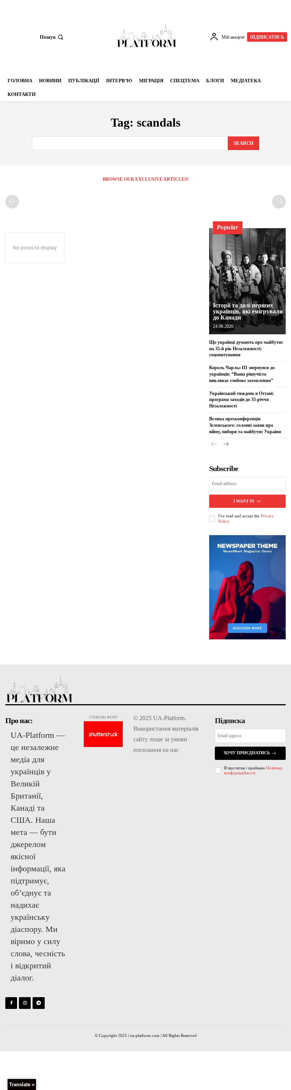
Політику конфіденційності (253, 770)
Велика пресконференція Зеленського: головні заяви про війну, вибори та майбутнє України (245, 425)
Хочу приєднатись (247, 752)
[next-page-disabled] (279, 201)
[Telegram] (38, 1003)
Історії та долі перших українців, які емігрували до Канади (248, 311)
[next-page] (226, 444)
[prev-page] (12, 201)
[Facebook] (11, 1003)
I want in (243, 501)
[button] (52, 37)
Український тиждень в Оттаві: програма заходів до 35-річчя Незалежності (241, 400)
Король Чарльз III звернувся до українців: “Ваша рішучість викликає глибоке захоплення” (242, 374)
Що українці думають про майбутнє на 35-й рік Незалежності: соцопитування (246, 349)
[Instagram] (25, 1003)
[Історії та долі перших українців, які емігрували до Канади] (247, 281)
